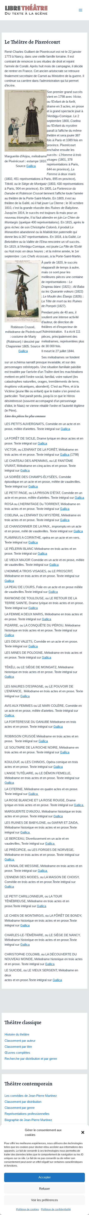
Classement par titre (18, 1046)
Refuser (44, 1188)
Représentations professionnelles (27, 1113)
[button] (83, 1132)
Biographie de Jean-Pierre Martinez (28, 1120)
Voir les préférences (44, 1200)
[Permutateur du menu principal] (80, 10)
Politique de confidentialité (56, 1209)
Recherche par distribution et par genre (31, 1058)
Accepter (44, 1177)
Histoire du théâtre (17, 1034)
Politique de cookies (27, 1209)
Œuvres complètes (17, 1052)
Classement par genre (20, 1107)
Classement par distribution (23, 1101)
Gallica (31, 166)
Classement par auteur (20, 1040)
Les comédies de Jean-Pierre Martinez (31, 1095)
